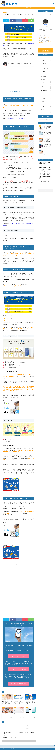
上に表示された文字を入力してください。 (10, 737)
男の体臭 (45, 119)
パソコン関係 (46, 76)
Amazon (46, 57)
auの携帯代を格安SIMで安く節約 (18, 669)
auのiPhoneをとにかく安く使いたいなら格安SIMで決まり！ (47, 146)
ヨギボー (38, 3)
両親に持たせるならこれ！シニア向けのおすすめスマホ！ (47, 134)
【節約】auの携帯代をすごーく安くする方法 (47, 127)
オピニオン (46, 71)
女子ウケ (46, 93)
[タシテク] (9, 5)
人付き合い (46, 82)
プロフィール (43, 3)
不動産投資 (46, 79)
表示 (26, 91)
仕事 (21, 3)
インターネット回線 (46, 68)
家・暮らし (46, 101)
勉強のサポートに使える (45, 171)
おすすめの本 (46, 63)
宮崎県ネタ (46, 98)
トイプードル (32, 3)
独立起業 (46, 109)
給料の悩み (49, 119)
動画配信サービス (46, 90)
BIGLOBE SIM (43, 183)
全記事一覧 (12, 748)
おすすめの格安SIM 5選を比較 (19, 656)
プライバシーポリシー (5, 748)
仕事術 (46, 86)
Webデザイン (46, 60)
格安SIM (5, 12)
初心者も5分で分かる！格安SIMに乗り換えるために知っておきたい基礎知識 (47, 152)
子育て (46, 95)
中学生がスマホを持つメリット (45, 167)
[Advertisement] (19, 78)
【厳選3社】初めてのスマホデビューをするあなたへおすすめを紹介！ (47, 140)
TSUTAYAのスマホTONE (45, 181)
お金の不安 (26, 3)
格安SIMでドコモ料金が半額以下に (19, 683)
